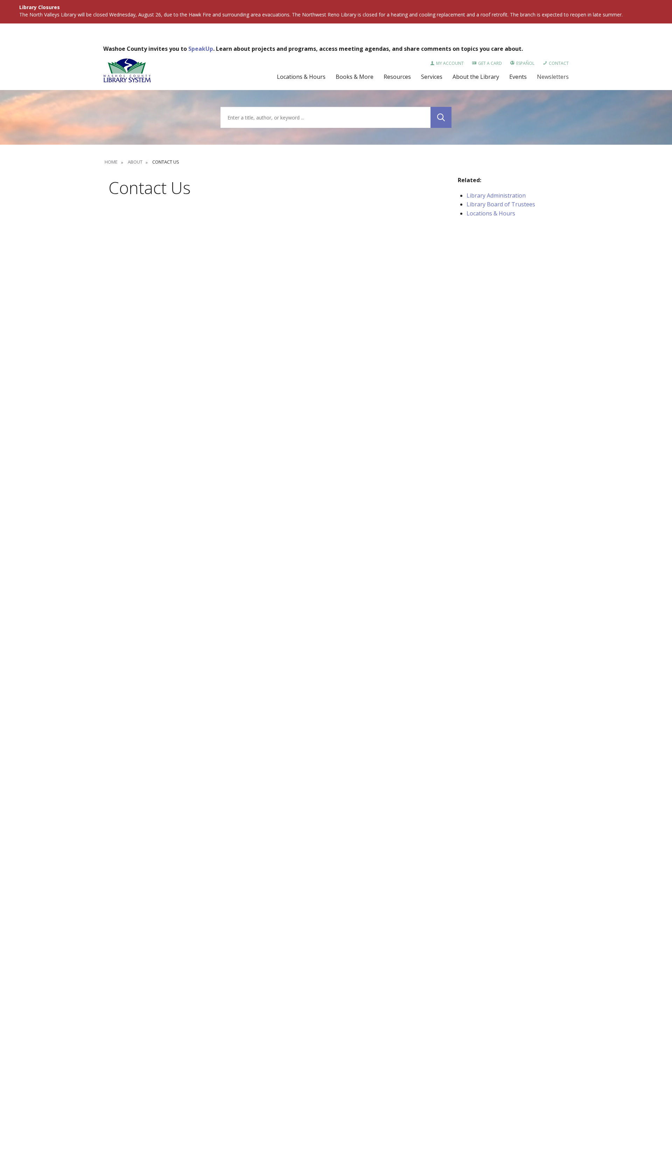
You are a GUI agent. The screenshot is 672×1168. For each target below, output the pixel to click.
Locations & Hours (491, 213)
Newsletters (553, 77)
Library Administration (496, 195)
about (134, 162)
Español (525, 63)
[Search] (440, 117)
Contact (559, 63)
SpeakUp (200, 49)
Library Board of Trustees (501, 204)
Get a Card (490, 63)
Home (111, 162)
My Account (450, 63)
